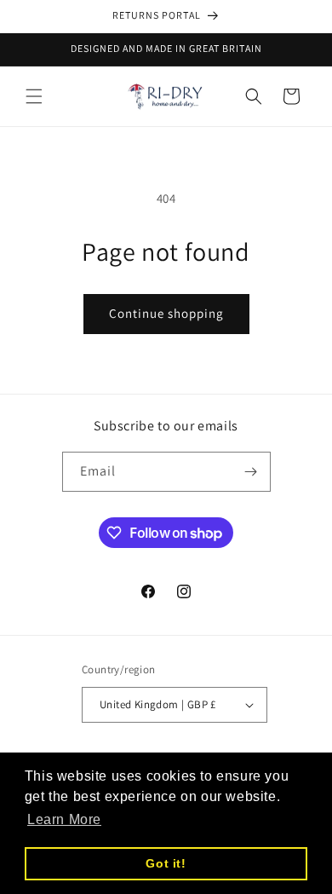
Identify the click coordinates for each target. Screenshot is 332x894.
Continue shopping (166, 313)
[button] (34, 96)
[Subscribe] (251, 472)
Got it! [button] (166, 863)
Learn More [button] (64, 819)
